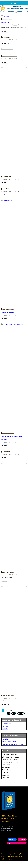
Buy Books (5, 726)
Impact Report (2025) (9, 741)
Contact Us (4, 824)
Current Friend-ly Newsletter (9, 56)
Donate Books (6, 723)
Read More (4, 31)
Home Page (6, 739)
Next (11, 710)
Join (9, 713)
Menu (13, 3)
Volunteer (5, 729)
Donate (13, 713)
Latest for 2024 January (8, 309)
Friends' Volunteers (7, 19)
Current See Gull (6, 176)
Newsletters (21, 713)
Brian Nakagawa (6, 22)
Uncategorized (6, 451)
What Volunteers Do (7, 312)
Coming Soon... (6, 37)
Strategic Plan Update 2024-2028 (12, 744)
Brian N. (15, 25)
